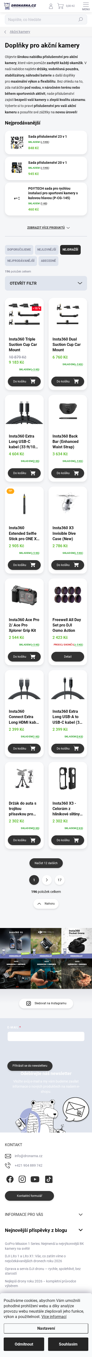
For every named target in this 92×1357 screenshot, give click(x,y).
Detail (68, 656)
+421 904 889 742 (28, 1165)
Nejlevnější (46, 249)
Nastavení (46, 1328)
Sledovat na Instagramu (50, 1003)
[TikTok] (48, 1178)
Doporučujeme (19, 249)
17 (60, 880)
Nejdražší (70, 249)
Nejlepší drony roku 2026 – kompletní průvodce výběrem (40, 1283)
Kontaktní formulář (29, 1196)
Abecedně (48, 261)
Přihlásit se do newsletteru (30, 1065)
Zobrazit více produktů (46, 227)
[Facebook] (9, 1178)
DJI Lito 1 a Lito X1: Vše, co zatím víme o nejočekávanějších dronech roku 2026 (35, 1258)
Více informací (53, 1316)
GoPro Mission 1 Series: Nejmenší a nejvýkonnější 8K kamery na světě (44, 1246)
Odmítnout (24, 1344)
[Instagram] (21, 1178)
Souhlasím (68, 1344)
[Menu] (86, 6)
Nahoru (50, 903)
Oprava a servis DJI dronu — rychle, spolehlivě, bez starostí (43, 1271)
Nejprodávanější (21, 261)
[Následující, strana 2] (47, 880)
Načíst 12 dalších (46, 863)
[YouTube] (34, 1178)
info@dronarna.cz (28, 1156)
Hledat (80, 19)
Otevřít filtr (23, 283)
